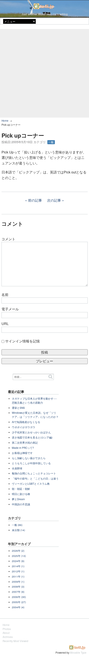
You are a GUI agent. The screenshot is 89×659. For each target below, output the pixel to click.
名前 (5, 294)
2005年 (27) (19, 602)
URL (5, 323)
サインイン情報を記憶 (22, 341)
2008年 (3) (18, 586)
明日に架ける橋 (21, 494)
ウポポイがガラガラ (23, 427)
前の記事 (35, 200)
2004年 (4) (18, 607)
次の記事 (54, 200)
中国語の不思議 (21, 504)
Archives (8, 637)
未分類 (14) (18, 530)
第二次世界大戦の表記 (25, 442)
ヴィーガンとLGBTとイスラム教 (31, 483)
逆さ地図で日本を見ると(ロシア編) (32, 437)
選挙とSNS (18, 407)
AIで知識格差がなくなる (26, 422)
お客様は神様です (22, 453)
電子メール (10, 309)
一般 (51, 142)
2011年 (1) (18, 576)
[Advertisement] (44, 73)
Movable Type (78, 652)
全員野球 (17, 468)
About (6, 632)
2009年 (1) (18, 581)
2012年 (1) (18, 571)
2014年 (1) (18, 566)
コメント (8, 238)
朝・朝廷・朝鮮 (21, 488)
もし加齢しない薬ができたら (29, 458)
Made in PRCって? (23, 447)
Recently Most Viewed (15, 641)
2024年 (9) (18, 561)
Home (5, 120)
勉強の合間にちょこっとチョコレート (34, 473)
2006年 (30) (19, 597)
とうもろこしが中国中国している (31, 463)
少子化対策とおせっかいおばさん (31, 432)
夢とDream (18, 499)
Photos (7, 629)
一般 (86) (17, 525)
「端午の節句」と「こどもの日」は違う (35, 478)
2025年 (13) (19, 556)
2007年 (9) (18, 591)
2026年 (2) (18, 550)
